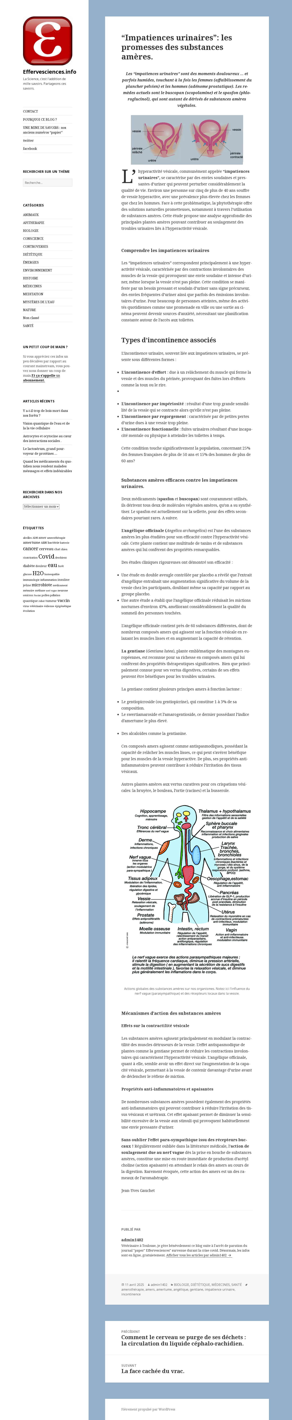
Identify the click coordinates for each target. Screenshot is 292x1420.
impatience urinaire (220, 1289)
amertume (31, 542)
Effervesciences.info (49, 71)
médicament (60, 585)
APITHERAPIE (33, 223)
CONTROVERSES (35, 246)
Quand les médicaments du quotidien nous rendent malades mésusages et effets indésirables (47, 466)
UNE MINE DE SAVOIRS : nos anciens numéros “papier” (44, 130)
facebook (30, 148)
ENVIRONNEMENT (37, 270)
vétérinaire (36, 606)
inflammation (48, 580)
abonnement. (34, 380)
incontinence (131, 1294)
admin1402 (159, 1284)
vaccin (63, 600)
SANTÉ (28, 326)
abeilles (27, 538)
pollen (45, 595)
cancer (30, 548)
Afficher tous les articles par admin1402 (196, 1255)
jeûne (27, 585)
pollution (55, 595)
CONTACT (30, 111)
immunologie (31, 580)
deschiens (61, 557)
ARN (44, 542)
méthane (40, 590)
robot (42, 601)
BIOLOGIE (31, 230)
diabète (29, 565)
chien (64, 549)
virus (26, 606)
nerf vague (51, 590)
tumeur (51, 601)
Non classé (31, 318)
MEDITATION (33, 294)
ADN (35, 538)
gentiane (196, 1289)
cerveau (46, 548)
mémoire (28, 590)
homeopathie (52, 574)
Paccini (37, 595)
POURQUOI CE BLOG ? (40, 119)
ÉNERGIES (31, 262)
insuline (64, 580)
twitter (28, 140)
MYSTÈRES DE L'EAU (38, 302)
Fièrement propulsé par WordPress (148, 1409)
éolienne (49, 606)
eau (52, 565)
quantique (30, 601)
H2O (38, 573)
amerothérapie (56, 538)
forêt (61, 566)
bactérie (53, 542)
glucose (27, 574)
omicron (28, 595)
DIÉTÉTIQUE (32, 254)
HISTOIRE (30, 278)
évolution (29, 611)
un (57, 375)
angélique (180, 1289)
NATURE (29, 310)
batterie (64, 542)
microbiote (42, 584)
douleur (41, 566)
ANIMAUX (31, 215)
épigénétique (63, 606)
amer (42, 538)
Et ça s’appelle (43, 375)
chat (57, 549)
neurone (63, 590)
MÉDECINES (32, 286)
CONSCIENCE (33, 238)
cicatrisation (30, 557)
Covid (46, 556)
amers (150, 1289)
